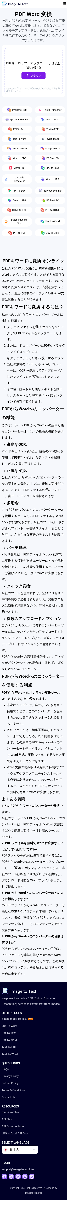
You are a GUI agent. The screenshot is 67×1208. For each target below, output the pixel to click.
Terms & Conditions (13, 1090)
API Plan (7, 1119)
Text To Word (10, 1054)
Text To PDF (9, 1047)
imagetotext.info (33, 1192)
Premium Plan (10, 1112)
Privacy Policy (10, 1076)
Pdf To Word (9, 1040)
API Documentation (13, 1126)
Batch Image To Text (14, 1018)
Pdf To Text (9, 1033)
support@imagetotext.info (18, 1169)
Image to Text (23, 991)
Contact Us (8, 1097)
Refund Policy (10, 1083)
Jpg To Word (9, 1026)
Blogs (5, 1069)
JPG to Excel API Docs (15, 1133)
